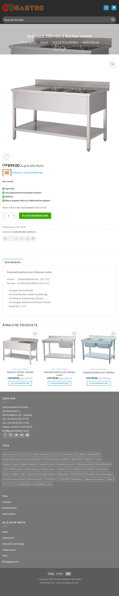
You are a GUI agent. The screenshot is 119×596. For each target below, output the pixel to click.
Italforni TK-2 (79, 469)
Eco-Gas (55, 454)
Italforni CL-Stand (10, 464)
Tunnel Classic (24, 484)
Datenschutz (9, 549)
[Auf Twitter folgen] (16, 435)
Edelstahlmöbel (65, 42)
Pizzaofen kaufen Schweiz (14, 479)
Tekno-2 (110, 479)
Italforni (65, 459)
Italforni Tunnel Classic (98, 469)
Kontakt (6, 501)
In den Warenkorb (35, 215)
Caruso (12, 454)
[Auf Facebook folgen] (5, 435)
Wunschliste (8, 513)
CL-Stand (34, 454)
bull (4, 454)
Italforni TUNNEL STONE (14, 474)
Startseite (28, 42)
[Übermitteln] (113, 20)
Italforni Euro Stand (85, 464)
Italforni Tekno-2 (49, 469)
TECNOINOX (50, 479)
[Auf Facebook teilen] (10, 238)
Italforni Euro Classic (65, 464)
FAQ (4, 555)
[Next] (116, 360)
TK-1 (5, 484)
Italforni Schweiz (32, 469)
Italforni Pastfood (103, 464)
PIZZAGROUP (77, 474)
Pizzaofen (90, 474)
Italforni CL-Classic (93, 459)
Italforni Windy (48, 474)
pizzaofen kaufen (104, 474)
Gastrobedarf (93, 454)
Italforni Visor (33, 474)
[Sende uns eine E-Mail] (21, 435)
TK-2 (13, 484)
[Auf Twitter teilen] (16, 238)
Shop (44, 42)
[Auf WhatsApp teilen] (5, 238)
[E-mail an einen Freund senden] (21, 238)
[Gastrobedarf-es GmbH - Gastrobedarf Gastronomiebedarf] (22, 7)
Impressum (8, 537)
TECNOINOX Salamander (70, 479)
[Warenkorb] (114, 7)
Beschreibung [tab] (13, 262)
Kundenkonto (9, 507)
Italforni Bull (77, 459)
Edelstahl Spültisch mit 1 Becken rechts (59, 373)
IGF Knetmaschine (51, 459)
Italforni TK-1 (65, 469)
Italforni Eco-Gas (46, 464)
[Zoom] (6, 156)
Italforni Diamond (28, 464)
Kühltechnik (63, 474)
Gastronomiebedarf (32, 459)
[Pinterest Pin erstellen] (27, 238)
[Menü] (106, 7)
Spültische (91, 42)
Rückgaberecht (10, 561)
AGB (5, 531)
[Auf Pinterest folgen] (27, 435)
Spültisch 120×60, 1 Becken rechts (20, 373)
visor (49, 484)
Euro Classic (67, 454)
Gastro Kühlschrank (11, 459)
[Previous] (2, 360)
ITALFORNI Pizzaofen (12, 469)
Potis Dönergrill (34, 479)
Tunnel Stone (38, 484)
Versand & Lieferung (13, 543)
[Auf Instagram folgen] (10, 435)
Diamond (45, 454)
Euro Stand (80, 454)
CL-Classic (22, 454)
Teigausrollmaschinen (94, 479)
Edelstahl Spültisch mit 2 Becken (98, 372)
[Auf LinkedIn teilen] (33, 238)
